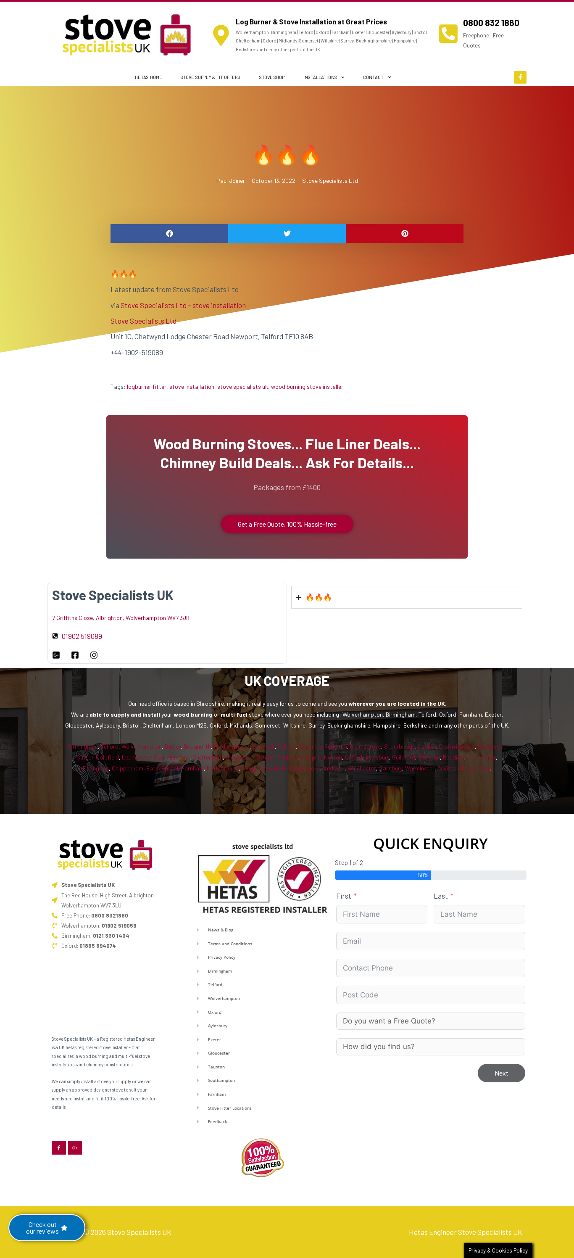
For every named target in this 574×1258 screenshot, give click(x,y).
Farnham (192, 768)
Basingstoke (304, 768)
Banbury (287, 757)
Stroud (265, 757)
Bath (152, 768)
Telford (109, 746)
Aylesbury (377, 757)
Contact (373, 77)
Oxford (353, 757)
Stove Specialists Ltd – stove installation (183, 305)
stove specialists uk (242, 386)
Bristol (169, 768)
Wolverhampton (141, 746)
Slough (250, 768)
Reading (453, 757)
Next (501, 1073)
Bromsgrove (365, 746)
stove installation (191, 386)
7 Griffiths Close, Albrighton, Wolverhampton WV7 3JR (121, 617)
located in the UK (421, 703)
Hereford (178, 757)
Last (441, 895)
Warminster (419, 768)
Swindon (429, 757)
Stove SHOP (272, 77)
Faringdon (96, 768)
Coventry (310, 746)
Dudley (173, 746)
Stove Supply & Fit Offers (211, 77)
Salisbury (390, 768)
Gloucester (239, 757)
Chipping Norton (321, 757)
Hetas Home (148, 77)
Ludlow (427, 746)
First (343, 895)
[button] (169, 233)
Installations (320, 77)
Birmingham (83, 746)
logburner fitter (146, 386)
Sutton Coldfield (97, 757)
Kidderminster (232, 746)
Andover (334, 768)
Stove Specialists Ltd (330, 180)
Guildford (403, 757)
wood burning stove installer (307, 386)
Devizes (446, 768)
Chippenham (127, 768)
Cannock (264, 746)
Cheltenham (207, 757)
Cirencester (481, 757)
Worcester (491, 746)
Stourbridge (399, 746)
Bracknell (273, 768)
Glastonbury (474, 768)
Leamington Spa (143, 757)
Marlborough (223, 768)
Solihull (287, 746)
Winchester (362, 768)
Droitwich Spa (457, 746)
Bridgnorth (197, 746)
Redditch (335, 746)
